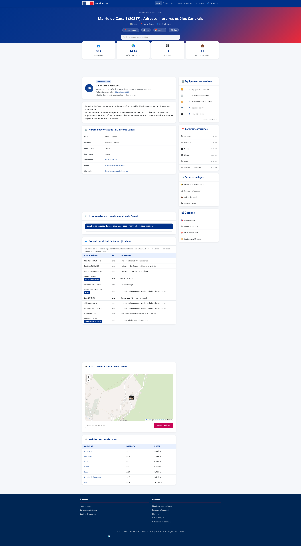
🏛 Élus (146, 30)
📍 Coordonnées (130, 30)
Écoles (165, 3)
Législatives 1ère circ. (191, 239)
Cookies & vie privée (88, 514)
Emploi (179, 3)
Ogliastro (88, 451)
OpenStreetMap (159, 420)
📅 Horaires (159, 30)
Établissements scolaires (162, 506)
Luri (85, 482)
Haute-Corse (151, 12)
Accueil (142, 12)
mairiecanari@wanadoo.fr (115, 165)
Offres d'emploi (189, 197)
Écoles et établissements (192, 184)
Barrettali (88, 456)
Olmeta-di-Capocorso (92, 477)
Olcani (86, 467)
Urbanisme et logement (161, 522)
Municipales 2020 (122, 92)
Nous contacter (86, 506)
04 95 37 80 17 (111, 159)
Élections (155, 514)
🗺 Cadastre (200, 3)
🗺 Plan (174, 30)
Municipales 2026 (189, 226)
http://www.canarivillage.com (117, 171)
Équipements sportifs (191, 190)
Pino (86, 472)
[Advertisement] (150, 67)
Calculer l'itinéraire (163, 425)
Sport (172, 3)
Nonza (86, 461)
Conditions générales (88, 510)
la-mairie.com (133, 532)
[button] (131, 397)
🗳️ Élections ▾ (212, 3)
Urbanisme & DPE (189, 203)
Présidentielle (188, 220)
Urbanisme (188, 3)
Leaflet (149, 420)
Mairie (158, 3)
